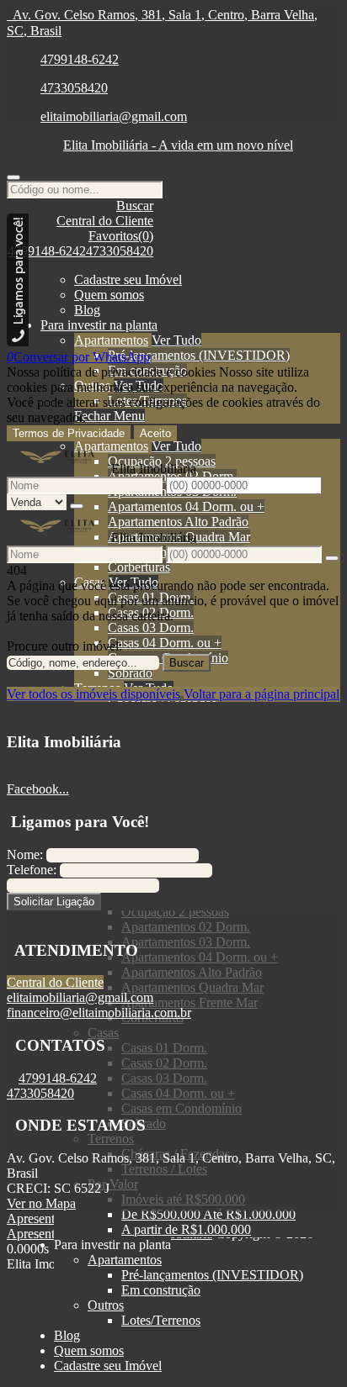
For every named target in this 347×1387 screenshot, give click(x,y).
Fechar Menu (109, 416)
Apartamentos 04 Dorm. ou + (186, 506)
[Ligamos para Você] (18, 342)
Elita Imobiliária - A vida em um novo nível (178, 145)
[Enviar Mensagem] (332, 558)
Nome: (25, 854)
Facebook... (38, 789)
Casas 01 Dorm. (151, 597)
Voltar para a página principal (261, 694)
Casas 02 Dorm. (151, 612)
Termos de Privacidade (69, 433)
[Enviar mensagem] (76, 506)
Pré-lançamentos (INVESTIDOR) (199, 355)
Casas (89, 582)
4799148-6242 (79, 59)
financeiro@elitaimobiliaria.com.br (99, 1012)
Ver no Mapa (41, 1203)
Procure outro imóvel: (64, 646)
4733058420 (74, 88)
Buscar (186, 663)
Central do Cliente (55, 982)
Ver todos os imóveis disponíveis (93, 694)
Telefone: (31, 869)
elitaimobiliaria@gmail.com (113, 116)
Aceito (155, 433)
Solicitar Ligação (53, 901)
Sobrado (130, 673)
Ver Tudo (176, 340)
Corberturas (139, 567)
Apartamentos (111, 340)
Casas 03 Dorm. (151, 627)
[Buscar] (13, 177)
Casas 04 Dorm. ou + (165, 642)
